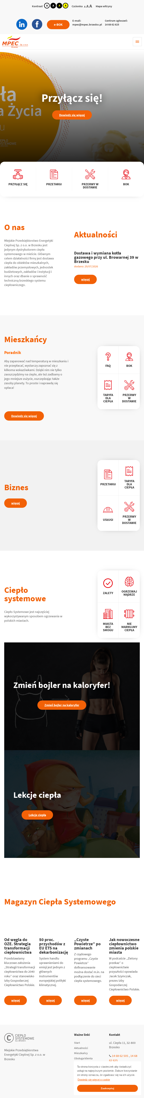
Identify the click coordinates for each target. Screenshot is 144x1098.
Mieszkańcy (81, 1053)
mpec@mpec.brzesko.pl (87, 24)
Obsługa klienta (83, 1058)
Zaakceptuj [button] (107, 1088)
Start (77, 1042)
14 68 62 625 (112, 24)
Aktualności (81, 1048)
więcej (85, 279)
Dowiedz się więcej (72, 115)
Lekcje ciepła (37, 815)
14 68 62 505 (120, 1056)
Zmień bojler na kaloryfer (61, 705)
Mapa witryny (104, 6)
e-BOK (58, 24)
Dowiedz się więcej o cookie (94, 1079)
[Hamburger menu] (137, 41)
